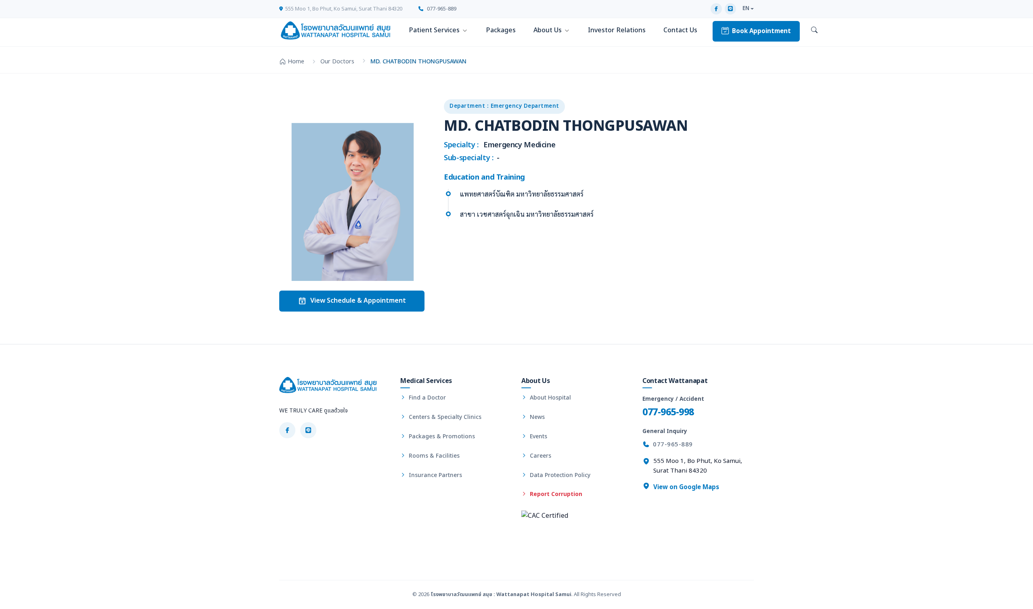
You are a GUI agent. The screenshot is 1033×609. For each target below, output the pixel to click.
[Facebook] (716, 9)
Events (537, 436)
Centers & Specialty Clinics (444, 417)
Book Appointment (761, 31)
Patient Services (434, 30)
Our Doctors (337, 61)
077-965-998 (668, 412)
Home (296, 61)
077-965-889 (441, 9)
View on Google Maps (685, 487)
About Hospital (549, 397)
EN (745, 8)
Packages (501, 30)
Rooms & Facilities (433, 456)
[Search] (814, 31)
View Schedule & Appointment (358, 301)
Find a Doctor (426, 397)
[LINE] (730, 9)
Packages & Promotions (441, 436)
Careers (539, 456)
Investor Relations (617, 30)
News (536, 417)
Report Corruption (555, 494)
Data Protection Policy (559, 475)
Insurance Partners (434, 475)
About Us (547, 30)
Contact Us (680, 30)
